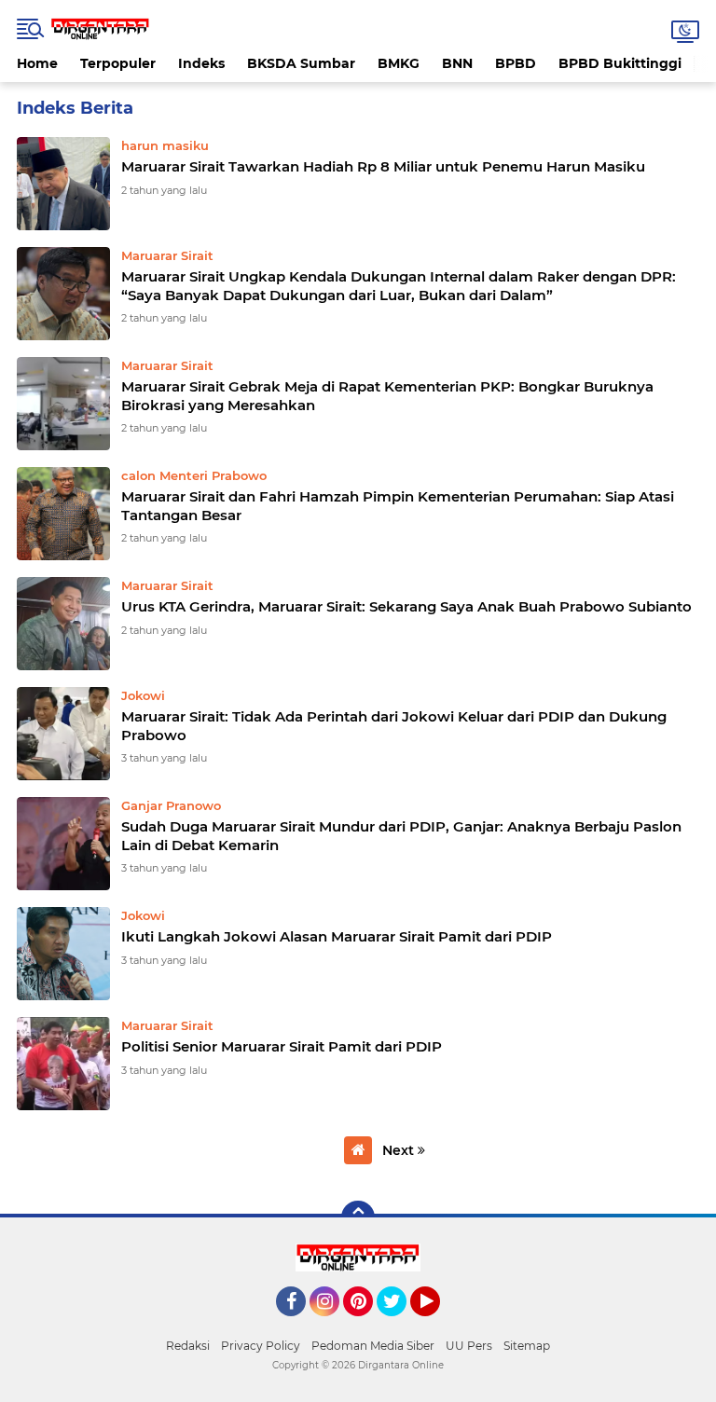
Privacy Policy (260, 1346)
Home (37, 63)
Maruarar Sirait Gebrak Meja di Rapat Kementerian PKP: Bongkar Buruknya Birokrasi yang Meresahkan (387, 396)
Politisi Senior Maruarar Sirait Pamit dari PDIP (281, 1046)
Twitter (400, 1324)
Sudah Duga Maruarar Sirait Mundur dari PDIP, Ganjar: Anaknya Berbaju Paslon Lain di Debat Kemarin (401, 836)
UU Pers (469, 1346)
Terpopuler (118, 63)
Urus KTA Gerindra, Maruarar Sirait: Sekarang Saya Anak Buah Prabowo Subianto (406, 606)
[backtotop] (358, 1217)
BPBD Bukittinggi (620, 63)
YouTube (437, 1324)
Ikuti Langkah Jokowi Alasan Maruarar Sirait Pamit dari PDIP (336, 936)
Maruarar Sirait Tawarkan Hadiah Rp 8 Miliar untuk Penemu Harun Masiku (383, 166)
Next (400, 1150)
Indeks (201, 63)
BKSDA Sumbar (301, 63)
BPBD (515, 63)
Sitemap (526, 1346)
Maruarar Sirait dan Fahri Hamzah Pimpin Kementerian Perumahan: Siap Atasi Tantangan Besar (397, 506)
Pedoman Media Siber (372, 1346)
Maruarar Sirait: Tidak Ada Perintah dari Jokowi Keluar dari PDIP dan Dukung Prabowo (394, 726)
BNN (457, 63)
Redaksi (188, 1346)
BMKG (399, 63)
